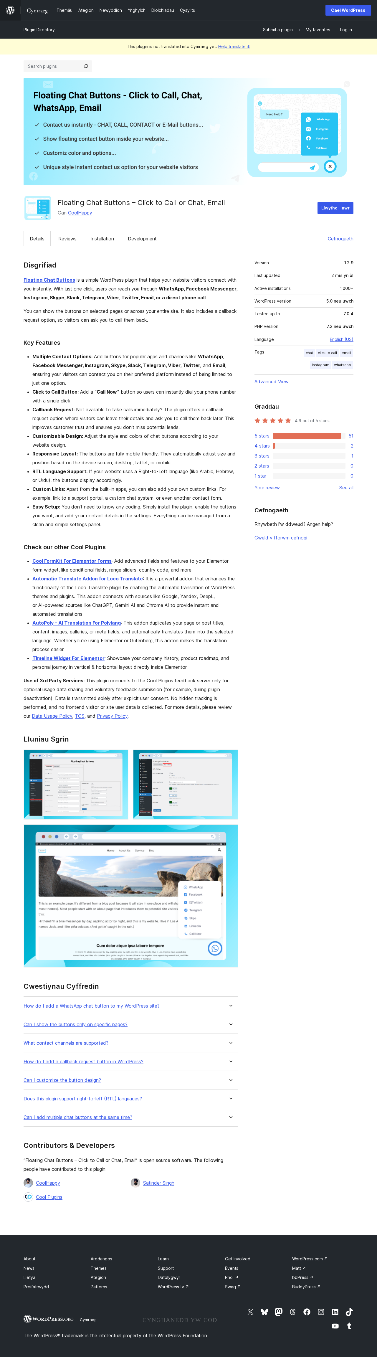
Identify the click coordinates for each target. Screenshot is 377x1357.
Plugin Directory (39, 29)
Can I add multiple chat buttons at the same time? (78, 1117)
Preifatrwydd (36, 1286)
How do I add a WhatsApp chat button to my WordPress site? (92, 1006)
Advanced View (271, 381)
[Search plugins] (86, 66)
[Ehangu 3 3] (230, 832)
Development (142, 239)
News (29, 1268)
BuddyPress (306, 1286)
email (346, 353)
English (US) (341, 339)
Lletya (29, 1277)
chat (309, 353)
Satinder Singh (158, 1183)
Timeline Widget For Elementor (68, 658)
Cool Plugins (49, 1197)
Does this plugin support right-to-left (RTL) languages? (83, 1099)
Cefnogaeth (340, 239)
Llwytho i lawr (335, 207)
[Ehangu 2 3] (230, 757)
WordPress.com (310, 1258)
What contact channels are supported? (66, 1043)
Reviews (67, 239)
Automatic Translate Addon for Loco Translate (87, 579)
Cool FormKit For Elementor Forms (72, 561)
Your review (267, 488)
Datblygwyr (169, 1277)
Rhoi (232, 1277)
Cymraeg (88, 1319)
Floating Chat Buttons (49, 280)
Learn (163, 1258)
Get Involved (237, 1258)
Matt (299, 1268)
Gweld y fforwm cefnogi (280, 538)
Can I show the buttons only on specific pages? (76, 1024)
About (29, 1258)
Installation (102, 239)
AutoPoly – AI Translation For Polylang (76, 623)
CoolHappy (80, 213)
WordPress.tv (173, 1286)
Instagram (320, 365)
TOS (80, 716)
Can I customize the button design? (62, 1080)
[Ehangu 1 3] (120, 757)
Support (166, 1268)
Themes (99, 1268)
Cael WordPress (348, 10)
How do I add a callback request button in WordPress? (83, 1061)
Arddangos (101, 1258)
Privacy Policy (112, 716)
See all (346, 488)
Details (37, 239)
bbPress (302, 1277)
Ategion (98, 1277)
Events (231, 1268)
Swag (233, 1286)
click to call (327, 353)
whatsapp (342, 365)
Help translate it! (234, 46)
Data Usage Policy (52, 716)
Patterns (99, 1286)
